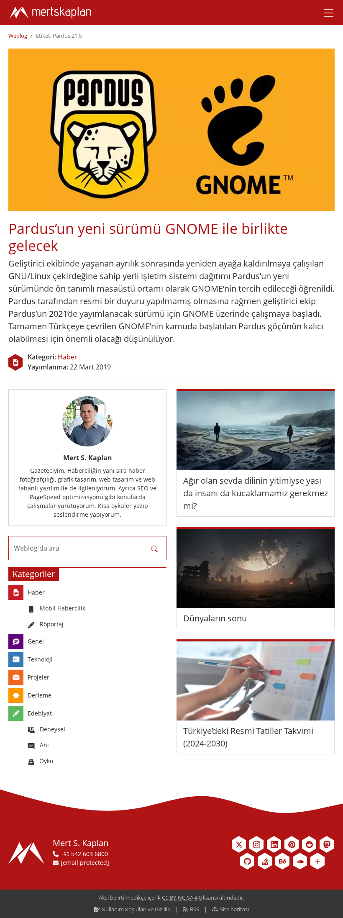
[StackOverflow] (265, 861)
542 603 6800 (84, 854)
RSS (194, 909)
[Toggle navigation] (326, 13)
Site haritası (234, 909)
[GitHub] (247, 861)
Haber (67, 357)
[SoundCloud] (300, 861)
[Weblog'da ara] (154, 548)
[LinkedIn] (274, 844)
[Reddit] (309, 844)
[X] (239, 844)
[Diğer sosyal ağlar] (317, 861)
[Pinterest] (291, 844)
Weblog (17, 35)
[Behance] (282, 861)
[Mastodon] (327, 844)
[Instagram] (256, 844)
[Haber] (15, 362)
